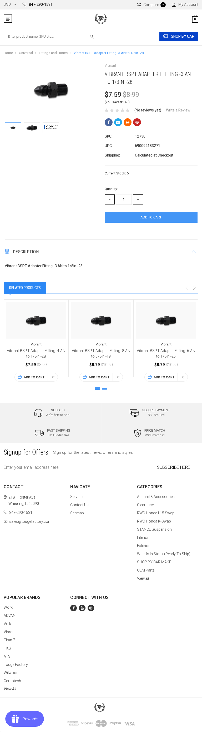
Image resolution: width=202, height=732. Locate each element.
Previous (186, 288)
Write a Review (178, 110)
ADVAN (10, 615)
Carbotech (12, 681)
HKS (7, 648)
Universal (26, 53)
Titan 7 (9, 640)
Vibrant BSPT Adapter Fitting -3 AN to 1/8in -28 (109, 53)
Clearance (145, 505)
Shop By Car (182, 36)
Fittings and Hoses (53, 53)
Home (8, 53)
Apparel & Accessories (156, 497)
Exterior (143, 546)
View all (143, 578)
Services (77, 497)
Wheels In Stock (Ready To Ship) (163, 554)
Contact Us (79, 505)
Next (194, 288)
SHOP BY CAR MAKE (154, 562)
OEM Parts (146, 570)
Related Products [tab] (25, 287)
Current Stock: (117, 173)
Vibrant (10, 632)
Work (8, 607)
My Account (188, 4)
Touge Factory (16, 664)
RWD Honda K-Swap (154, 521)
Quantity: (111, 189)
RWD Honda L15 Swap (155, 513)
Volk (7, 624)
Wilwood (11, 673)
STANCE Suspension (154, 529)
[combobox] (51, 36)
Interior (143, 537)
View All (10, 689)
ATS (7, 656)
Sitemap (77, 513)
